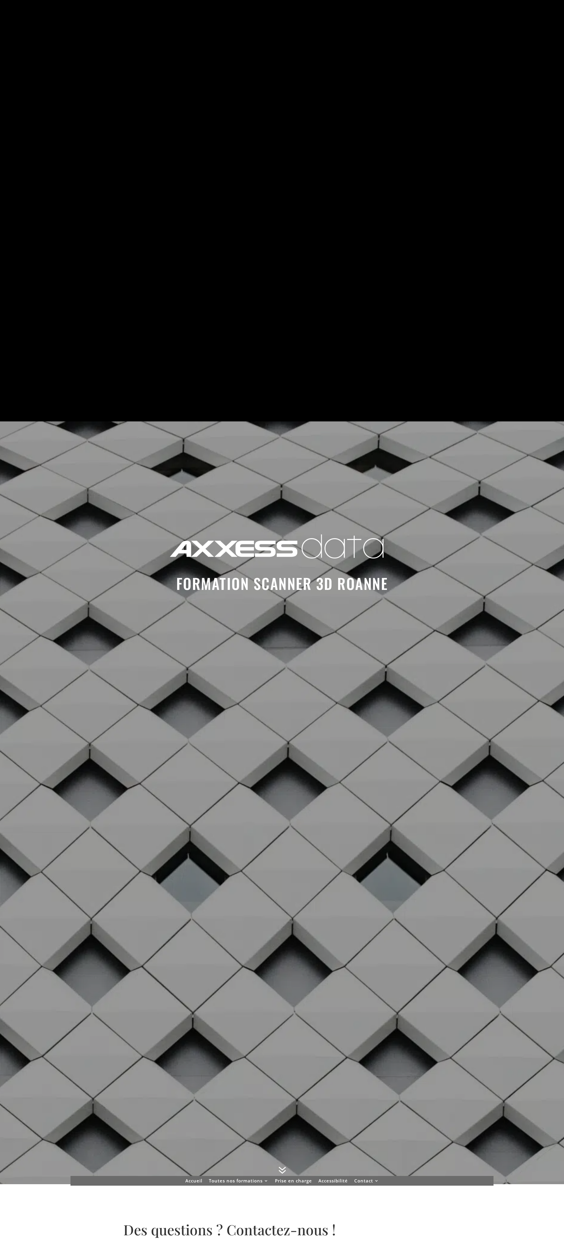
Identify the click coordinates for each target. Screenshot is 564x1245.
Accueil (193, 1181)
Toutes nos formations (236, 1181)
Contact (363, 1181)
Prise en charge (293, 1181)
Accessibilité (333, 1181)
